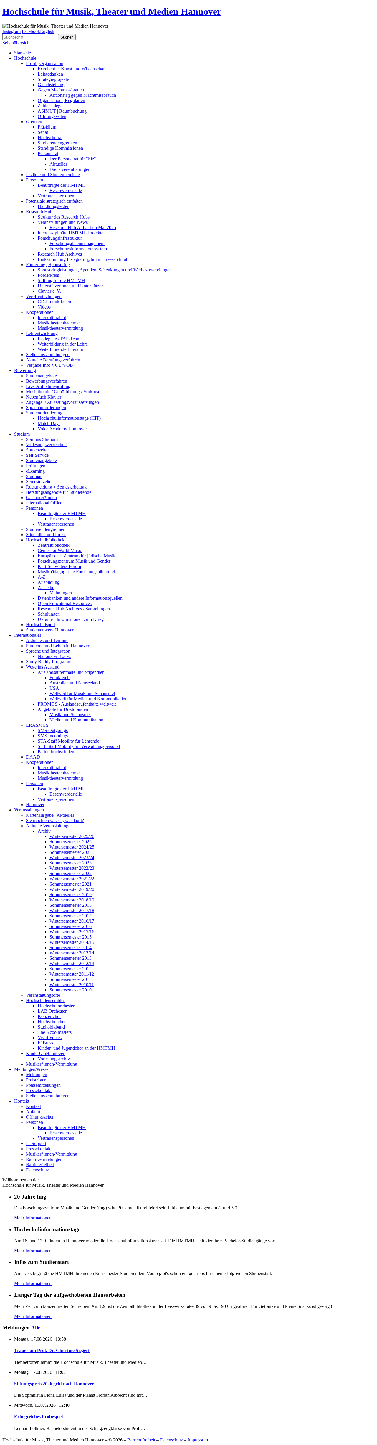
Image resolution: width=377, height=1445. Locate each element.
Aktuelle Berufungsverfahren (53, 359)
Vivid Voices (50, 1037)
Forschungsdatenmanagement (77, 243)
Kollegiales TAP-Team (59, 338)
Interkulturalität (52, 317)
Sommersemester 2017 (70, 915)
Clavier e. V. (49, 291)
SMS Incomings (53, 735)
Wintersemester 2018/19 (71, 899)
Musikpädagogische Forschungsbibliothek (77, 571)
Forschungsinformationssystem (78, 248)
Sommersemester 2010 (70, 989)
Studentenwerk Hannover (50, 629)
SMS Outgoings (53, 730)
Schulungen (49, 613)
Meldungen (36, 1074)
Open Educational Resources (65, 603)
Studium (22, 433)
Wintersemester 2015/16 (71, 931)
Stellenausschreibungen (48, 354)
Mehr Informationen (33, 1217)
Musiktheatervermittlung (60, 328)
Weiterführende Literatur (60, 349)
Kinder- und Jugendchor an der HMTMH (76, 1048)
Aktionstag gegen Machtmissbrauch (82, 95)
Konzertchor (49, 1016)
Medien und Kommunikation (76, 719)
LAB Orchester (52, 1011)
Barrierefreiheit (40, 1164)
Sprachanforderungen (46, 407)
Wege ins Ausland (42, 666)
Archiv (44, 831)
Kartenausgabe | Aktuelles (50, 815)
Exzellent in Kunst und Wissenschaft (72, 68)
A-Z (42, 576)
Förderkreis (48, 275)
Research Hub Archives (60, 253)
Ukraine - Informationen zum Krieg (71, 619)
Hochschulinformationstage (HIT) (69, 418)
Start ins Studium (42, 439)
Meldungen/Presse (31, 1069)
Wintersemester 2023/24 (71, 857)
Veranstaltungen (29, 809)
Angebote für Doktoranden (63, 709)
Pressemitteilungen (43, 1085)
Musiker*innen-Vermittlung (51, 1063)
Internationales (27, 635)
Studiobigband (51, 1026)
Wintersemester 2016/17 (71, 921)
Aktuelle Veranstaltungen (49, 825)
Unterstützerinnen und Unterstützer (70, 285)
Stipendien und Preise (46, 534)
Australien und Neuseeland (74, 682)
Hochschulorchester (56, 1005)
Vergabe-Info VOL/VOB (49, 365)
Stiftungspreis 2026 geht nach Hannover (54, 1383)
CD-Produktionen (54, 301)
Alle (35, 1327)
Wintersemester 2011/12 (71, 973)
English (47, 31)
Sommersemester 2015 (70, 936)
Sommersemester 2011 (70, 979)
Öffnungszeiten (52, 116)
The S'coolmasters (55, 1032)
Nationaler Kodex (54, 656)
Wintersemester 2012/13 (71, 963)
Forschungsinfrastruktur (60, 238)
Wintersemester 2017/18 (71, 910)
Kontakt (21, 1101)
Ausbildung (48, 582)
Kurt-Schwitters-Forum (59, 566)
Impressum (198, 1439)
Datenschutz (37, 1169)
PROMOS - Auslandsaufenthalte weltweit (77, 703)
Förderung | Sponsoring (48, 264)
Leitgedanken (50, 73)
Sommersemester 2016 (70, 926)
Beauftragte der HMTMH (62, 185)
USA (54, 688)
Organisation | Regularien (61, 100)
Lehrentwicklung (42, 333)
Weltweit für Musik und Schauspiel (82, 693)
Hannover (35, 804)
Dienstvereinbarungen (69, 169)
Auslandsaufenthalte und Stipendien (71, 672)
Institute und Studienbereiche (53, 174)
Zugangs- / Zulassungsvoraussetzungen (62, 402)
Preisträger (36, 1079)
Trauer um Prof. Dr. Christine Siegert (52, 1350)
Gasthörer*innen (41, 497)
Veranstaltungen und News (63, 222)
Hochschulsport (40, 624)
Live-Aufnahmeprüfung (48, 386)
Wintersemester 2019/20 (71, 889)
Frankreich (59, 677)
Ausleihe (46, 587)
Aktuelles (58, 163)
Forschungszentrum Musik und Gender (74, 561)
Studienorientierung (44, 412)
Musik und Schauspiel (70, 714)
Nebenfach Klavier (43, 396)
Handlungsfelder (53, 206)
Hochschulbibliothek (45, 539)
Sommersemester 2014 (70, 947)
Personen (34, 179)
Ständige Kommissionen (60, 148)
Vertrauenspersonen (56, 195)
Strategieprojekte (53, 79)
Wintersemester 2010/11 (71, 984)
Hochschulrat (50, 137)
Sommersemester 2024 (70, 852)
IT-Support (36, 1143)
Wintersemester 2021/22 (71, 878)
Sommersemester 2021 (70, 883)
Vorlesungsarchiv (54, 1058)
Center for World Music (60, 550)
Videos (44, 306)
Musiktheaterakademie (59, 322)
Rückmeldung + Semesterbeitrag (56, 486)
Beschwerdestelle (65, 190)
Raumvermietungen (44, 1159)
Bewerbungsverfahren (46, 381)
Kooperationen (40, 312)
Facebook (31, 31)
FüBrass (45, 1042)
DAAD (33, 756)
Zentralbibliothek (54, 545)
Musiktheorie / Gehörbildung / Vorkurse (63, 391)
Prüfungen (35, 465)
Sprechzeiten (38, 449)
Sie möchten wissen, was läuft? (55, 820)
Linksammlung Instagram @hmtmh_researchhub (83, 259)
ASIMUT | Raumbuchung (62, 111)
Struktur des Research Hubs (64, 216)
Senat (43, 132)
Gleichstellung (51, 84)
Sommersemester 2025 (70, 841)
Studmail (34, 476)
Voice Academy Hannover (62, 428)
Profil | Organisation (44, 63)
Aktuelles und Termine (47, 640)
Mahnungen (60, 592)
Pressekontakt (39, 1090)
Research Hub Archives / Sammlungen (74, 608)
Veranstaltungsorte (43, 995)
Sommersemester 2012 (70, 968)
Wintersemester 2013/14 (71, 952)
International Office (44, 502)
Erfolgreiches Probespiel (38, 1416)
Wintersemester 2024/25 (71, 846)
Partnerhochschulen (56, 751)
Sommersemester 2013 (70, 958)
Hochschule (25, 58)
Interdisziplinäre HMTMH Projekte (70, 232)
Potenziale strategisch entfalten (54, 201)
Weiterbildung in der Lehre (63, 343)
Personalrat (48, 153)
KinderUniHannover (45, 1053)
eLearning (35, 471)
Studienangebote (41, 375)
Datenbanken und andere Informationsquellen (80, 598)
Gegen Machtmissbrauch (61, 89)
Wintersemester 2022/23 (71, 868)
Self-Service (37, 455)
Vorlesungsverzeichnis (46, 444)
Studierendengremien (57, 142)
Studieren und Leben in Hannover (57, 645)
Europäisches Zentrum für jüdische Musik (76, 555)
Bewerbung (25, 370)
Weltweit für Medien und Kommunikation (88, 698)
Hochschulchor (52, 1021)
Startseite (22, 52)
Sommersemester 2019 (70, 894)
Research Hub (39, 211)
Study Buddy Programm (48, 661)
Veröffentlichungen (44, 296)
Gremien (34, 121)
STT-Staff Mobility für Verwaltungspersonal (79, 746)
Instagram (11, 31)
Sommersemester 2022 (70, 873)
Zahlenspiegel (51, 105)
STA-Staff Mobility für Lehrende (68, 741)
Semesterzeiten (40, 481)
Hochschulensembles (45, 1000)
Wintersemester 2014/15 (71, 942)
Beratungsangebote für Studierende (58, 492)
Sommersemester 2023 (70, 862)
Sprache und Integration (48, 651)
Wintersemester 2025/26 (71, 836)
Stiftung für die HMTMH (61, 280)
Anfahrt (33, 1111)
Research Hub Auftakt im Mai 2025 (82, 227)
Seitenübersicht (16, 42)
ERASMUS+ (38, 725)
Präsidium (47, 126)
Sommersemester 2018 (70, 905)
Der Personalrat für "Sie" (72, 158)
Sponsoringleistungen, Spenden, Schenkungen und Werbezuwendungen (105, 269)
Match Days (49, 423)
